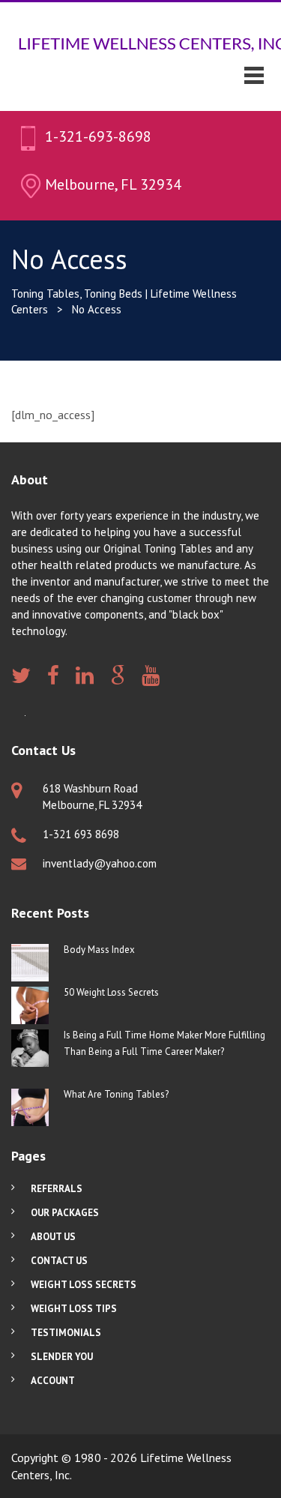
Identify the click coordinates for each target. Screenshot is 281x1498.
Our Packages (65, 1212)
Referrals (56, 1188)
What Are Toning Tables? (116, 1094)
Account (53, 1380)
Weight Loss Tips (74, 1308)
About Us (53, 1236)
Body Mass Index (99, 949)
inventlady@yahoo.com (100, 863)
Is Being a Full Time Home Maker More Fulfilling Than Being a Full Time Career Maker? (164, 1043)
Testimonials (66, 1332)
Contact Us (59, 1260)
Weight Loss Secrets (83, 1284)
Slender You (62, 1356)
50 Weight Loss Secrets (111, 992)
